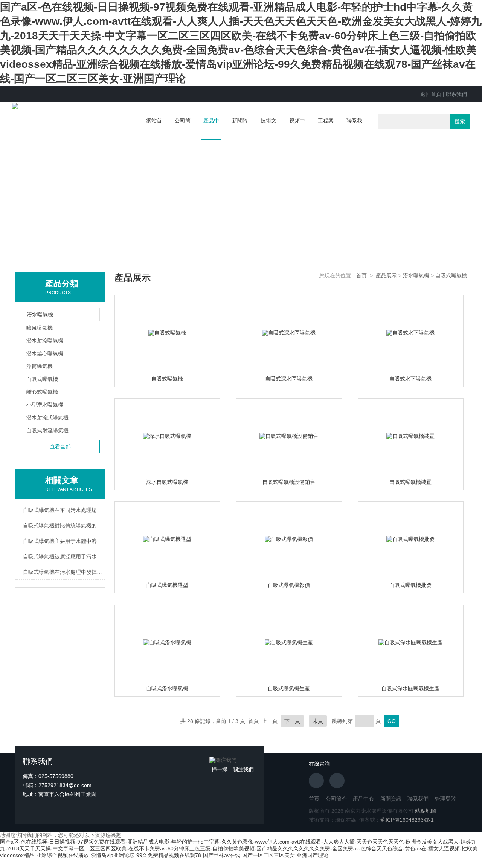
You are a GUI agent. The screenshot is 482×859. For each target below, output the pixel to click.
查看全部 (60, 446)
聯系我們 (456, 94)
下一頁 (292, 721)
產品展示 (386, 275)
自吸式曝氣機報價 (289, 585)
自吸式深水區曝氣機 (289, 379)
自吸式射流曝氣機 (47, 430)
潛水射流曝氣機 (44, 341)
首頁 (361, 275)
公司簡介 (183, 128)
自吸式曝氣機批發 (410, 585)
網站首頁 (154, 128)
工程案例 (326, 128)
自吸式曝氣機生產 (289, 688)
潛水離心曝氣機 (44, 353)
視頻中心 (297, 128)
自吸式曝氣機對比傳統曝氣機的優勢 (64, 526)
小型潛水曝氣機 (44, 405)
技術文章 (268, 128)
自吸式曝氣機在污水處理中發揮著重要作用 (64, 572)
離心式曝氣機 (42, 392)
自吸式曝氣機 (42, 379)
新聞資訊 (240, 128)
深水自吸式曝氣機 (167, 482)
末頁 (318, 721)
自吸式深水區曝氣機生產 (410, 688)
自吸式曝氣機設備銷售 (288, 482)
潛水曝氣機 (416, 275)
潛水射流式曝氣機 (47, 417)
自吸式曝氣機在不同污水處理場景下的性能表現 (64, 510)
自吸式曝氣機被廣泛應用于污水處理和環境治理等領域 (64, 556)
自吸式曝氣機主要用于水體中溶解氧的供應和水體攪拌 (64, 541)
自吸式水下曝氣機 (410, 379)
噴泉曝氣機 (39, 328)
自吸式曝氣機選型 (167, 585)
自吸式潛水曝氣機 (167, 688)
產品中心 (211, 129)
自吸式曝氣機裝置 (410, 482)
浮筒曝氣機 (39, 366)
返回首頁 (430, 94)
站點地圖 (425, 811)
